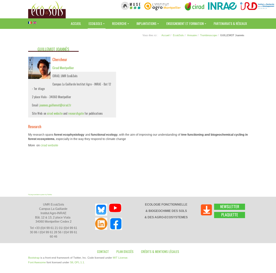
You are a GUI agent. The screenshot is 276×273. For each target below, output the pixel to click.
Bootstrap (34, 257)
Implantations (146, 23)
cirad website (55, 113)
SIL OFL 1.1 (77, 262)
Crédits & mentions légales (160, 251)
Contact (103, 251)
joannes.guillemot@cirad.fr (55, 105)
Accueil (76, 23)
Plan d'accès (124, 251)
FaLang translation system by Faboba (40, 194)
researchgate (76, 113)
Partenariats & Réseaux (230, 23)
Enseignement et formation (185, 23)
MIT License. (120, 257)
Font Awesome (37, 262)
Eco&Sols (95, 23)
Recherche (119, 23)
